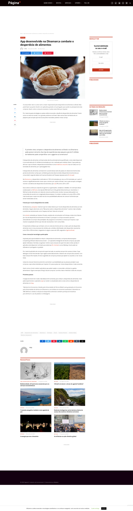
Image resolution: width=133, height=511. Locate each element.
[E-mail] (14, 124)
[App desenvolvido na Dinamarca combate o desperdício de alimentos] (52, 77)
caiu (55, 183)
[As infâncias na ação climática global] (69, 423)
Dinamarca (28, 179)
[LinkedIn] (14, 116)
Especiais (68, 3)
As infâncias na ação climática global (65, 436)
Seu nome (101, 63)
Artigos (23, 37)
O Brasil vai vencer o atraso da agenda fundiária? (68, 384)
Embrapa (71, 175)
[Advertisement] (66, 19)
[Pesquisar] (130, 3)
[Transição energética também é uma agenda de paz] (35, 397)
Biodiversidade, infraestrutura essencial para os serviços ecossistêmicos (34, 384)
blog (32, 283)
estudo (27, 215)
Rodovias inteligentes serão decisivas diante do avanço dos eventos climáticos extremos (68, 411)
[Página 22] (11, 3)
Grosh (55, 332)
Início (21, 33)
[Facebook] (14, 108)
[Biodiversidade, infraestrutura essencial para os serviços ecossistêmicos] (35, 371)
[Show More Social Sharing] (55, 53)
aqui (42, 281)
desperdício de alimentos (31, 332)
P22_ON (86, 3)
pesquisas (34, 207)
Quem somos (48, 3)
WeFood (34, 190)
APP (22, 332)
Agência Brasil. (70, 230)
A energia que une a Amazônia (29, 436)
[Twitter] (14, 112)
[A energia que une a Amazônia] (35, 423)
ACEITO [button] (104, 508)
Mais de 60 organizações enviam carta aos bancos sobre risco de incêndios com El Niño (105, 133)
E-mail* (101, 57)
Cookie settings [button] (95, 508)
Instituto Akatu (72, 332)
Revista (58, 3)
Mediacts (56, 482)
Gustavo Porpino (63, 332)
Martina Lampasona (26, 335)
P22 (26, 48)
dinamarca (42, 332)
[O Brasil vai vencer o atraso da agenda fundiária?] (69, 371)
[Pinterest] (14, 120)
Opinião (77, 3)
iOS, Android (55, 245)
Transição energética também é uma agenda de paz (34, 411)
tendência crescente (62, 164)
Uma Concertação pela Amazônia (28, 381)
